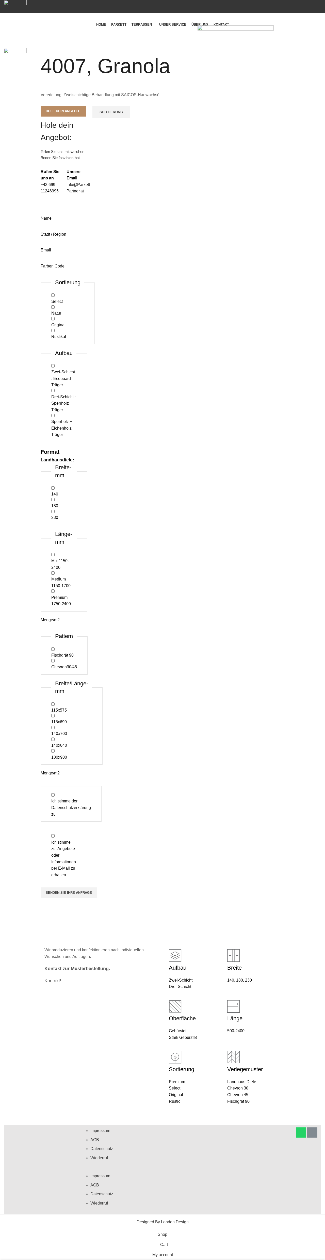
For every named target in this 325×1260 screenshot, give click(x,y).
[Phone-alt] (312, 1132)
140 (54, 494)
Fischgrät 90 (62, 655)
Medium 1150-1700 (61, 582)
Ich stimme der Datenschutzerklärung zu (71, 807)
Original (58, 325)
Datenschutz (101, 1148)
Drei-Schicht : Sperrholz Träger (63, 403)
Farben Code (52, 266)
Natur (56, 313)
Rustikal (58, 336)
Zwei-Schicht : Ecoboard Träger (63, 378)
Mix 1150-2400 (60, 564)
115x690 (59, 722)
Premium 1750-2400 (61, 600)
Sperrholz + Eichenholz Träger (61, 428)
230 (54, 517)
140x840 (59, 745)
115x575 (59, 710)
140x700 (59, 733)
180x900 (59, 757)
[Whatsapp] (301, 1132)
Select (57, 301)
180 (54, 506)
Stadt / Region (53, 234)
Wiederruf (99, 1158)
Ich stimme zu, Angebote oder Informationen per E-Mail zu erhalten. (63, 858)
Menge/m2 (50, 620)
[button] (162, 1169)
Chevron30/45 (64, 667)
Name (46, 218)
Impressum (100, 1130)
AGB (94, 1140)
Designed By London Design (163, 1222)
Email (46, 250)
